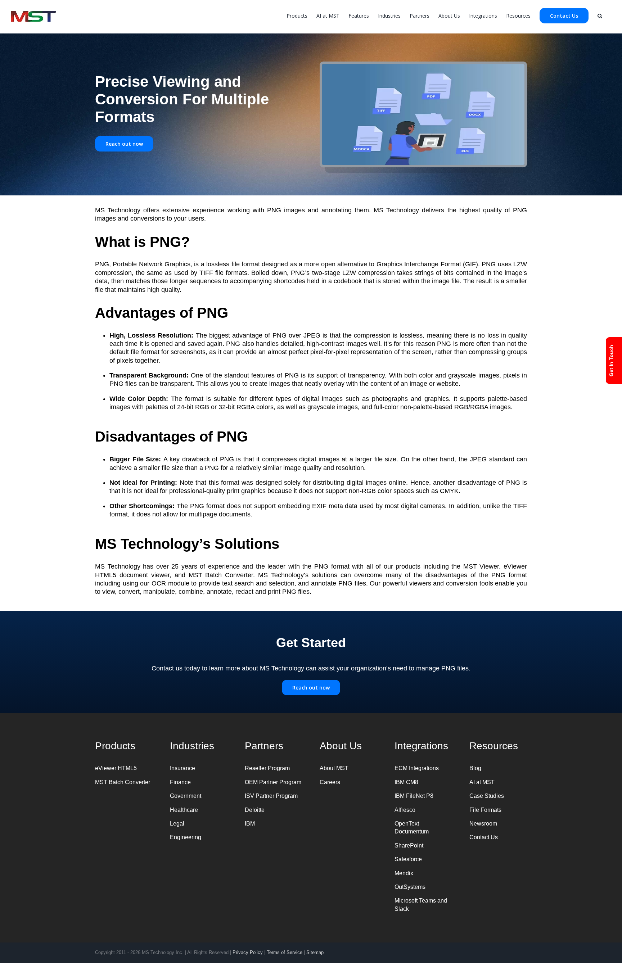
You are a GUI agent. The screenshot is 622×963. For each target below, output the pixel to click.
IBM (250, 823)
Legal (177, 823)
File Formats (485, 810)
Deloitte (255, 810)
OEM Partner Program (273, 782)
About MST (334, 768)
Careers (330, 782)
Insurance (182, 768)
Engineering (185, 837)
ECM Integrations (417, 768)
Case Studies (486, 796)
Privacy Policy (248, 952)
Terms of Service (284, 952)
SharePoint (409, 845)
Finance (180, 782)
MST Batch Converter (122, 782)
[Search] (600, 15)
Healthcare (184, 810)
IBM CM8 (406, 782)
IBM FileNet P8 (414, 796)
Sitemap (315, 952)
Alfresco (405, 810)
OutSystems (410, 887)
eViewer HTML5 (116, 768)
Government (185, 796)
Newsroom (483, 823)
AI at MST (482, 782)
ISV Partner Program (271, 796)
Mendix (404, 873)
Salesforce (408, 859)
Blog (475, 768)
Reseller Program (267, 768)
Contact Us (483, 837)
